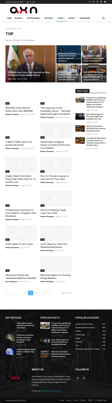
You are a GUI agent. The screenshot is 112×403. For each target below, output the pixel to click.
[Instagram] (93, 2)
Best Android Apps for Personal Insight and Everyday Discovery (95, 116)
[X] (97, 2)
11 (37, 293)
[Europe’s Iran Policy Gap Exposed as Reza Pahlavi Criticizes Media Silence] (30, 63)
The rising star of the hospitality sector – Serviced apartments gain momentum (55, 111)
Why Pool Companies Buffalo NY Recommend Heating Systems (95, 128)
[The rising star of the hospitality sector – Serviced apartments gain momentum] (56, 97)
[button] (103, 18)
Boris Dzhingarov (11, 281)
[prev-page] (7, 293)
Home (7, 28)
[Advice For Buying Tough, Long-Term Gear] (56, 199)
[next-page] (49, 293)
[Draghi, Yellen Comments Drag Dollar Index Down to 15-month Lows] (21, 165)
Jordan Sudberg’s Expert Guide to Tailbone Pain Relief (26, 352)
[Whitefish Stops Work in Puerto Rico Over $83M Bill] (21, 97)
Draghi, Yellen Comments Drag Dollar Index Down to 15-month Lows (20, 179)
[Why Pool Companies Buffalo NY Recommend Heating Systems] (80, 128)
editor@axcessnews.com (51, 391)
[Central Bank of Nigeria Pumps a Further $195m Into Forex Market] (56, 131)
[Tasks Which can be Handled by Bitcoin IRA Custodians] (10, 325)
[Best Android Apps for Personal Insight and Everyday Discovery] (80, 116)
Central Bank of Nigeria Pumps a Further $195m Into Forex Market (55, 145)
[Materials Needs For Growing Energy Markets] (56, 264)
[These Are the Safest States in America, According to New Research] (10, 337)
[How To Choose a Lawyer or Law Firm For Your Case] (56, 165)
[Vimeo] (101, 2)
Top (10, 69)
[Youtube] (105, 2)
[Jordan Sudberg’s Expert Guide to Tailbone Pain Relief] (10, 351)
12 (43, 293)
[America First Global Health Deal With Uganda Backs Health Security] (94, 54)
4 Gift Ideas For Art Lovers (19, 244)
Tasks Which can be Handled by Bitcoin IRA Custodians (25, 325)
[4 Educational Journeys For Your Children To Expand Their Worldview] (21, 199)
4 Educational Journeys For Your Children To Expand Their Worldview (20, 213)
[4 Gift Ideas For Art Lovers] (21, 233)
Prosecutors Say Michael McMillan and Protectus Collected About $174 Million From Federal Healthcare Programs (96, 102)
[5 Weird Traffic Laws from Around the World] (21, 131)
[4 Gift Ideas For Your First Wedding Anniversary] (56, 233)
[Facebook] (89, 2)
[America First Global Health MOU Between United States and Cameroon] (68, 54)
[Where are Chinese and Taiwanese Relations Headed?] (21, 264)
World (14, 28)
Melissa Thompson (12, 114)
